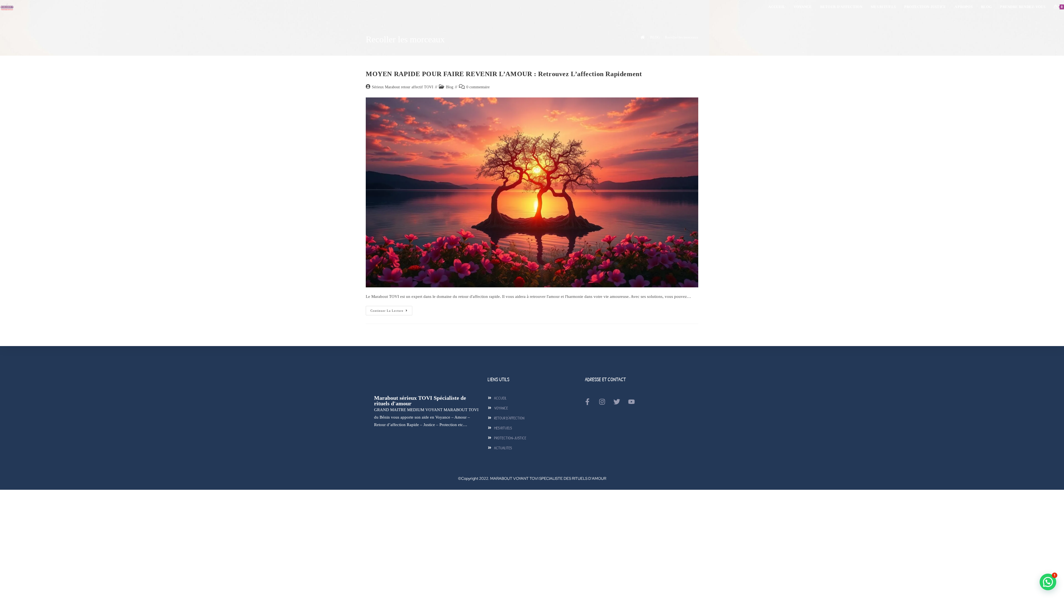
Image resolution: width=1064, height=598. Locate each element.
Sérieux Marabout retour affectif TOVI (402, 87)
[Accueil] (643, 37)
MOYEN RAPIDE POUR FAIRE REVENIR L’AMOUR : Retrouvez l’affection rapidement (504, 74)
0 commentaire (478, 87)
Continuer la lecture (391, 309)
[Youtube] (631, 401)
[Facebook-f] (587, 401)
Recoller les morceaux (681, 37)
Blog (449, 87)
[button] (1048, 582)
